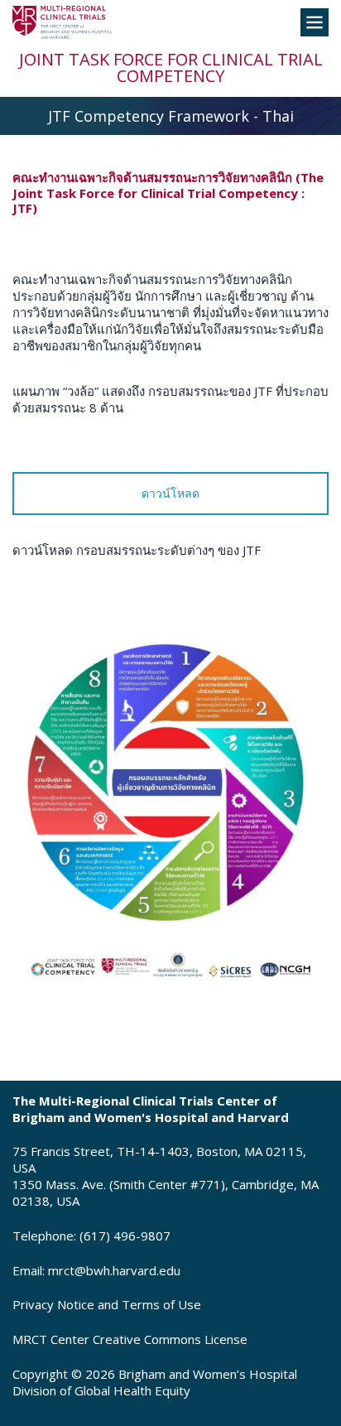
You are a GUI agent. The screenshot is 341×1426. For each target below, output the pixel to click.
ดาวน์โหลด (170, 493)
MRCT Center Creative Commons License (129, 1339)
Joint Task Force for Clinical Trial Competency (171, 67)
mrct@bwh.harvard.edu (114, 1270)
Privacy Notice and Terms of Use (106, 1304)
